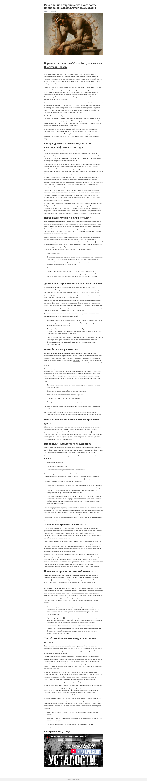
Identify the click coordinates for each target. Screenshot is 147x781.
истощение (96, 283)
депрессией (76, 360)
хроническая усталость (67, 308)
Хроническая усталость (70, 74)
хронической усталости (55, 84)
